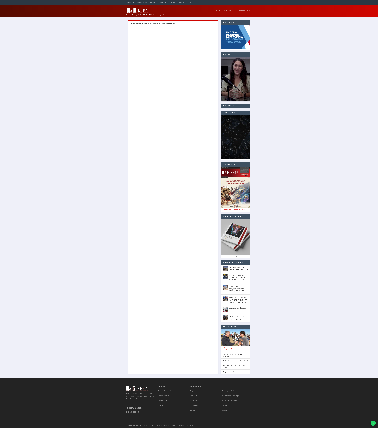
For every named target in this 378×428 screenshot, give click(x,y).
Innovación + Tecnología (230, 396)
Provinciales (163, 2)
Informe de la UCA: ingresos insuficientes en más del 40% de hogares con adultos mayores (238, 278)
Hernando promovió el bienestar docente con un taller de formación (237, 317)
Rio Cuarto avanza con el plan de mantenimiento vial (238, 268)
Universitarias (198, 2)
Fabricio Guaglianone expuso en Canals (234, 349)
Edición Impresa (163, 396)
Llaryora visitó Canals (230, 372)
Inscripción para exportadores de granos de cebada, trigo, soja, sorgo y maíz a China (238, 289)
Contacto (161, 405)
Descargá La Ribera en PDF (235, 210)
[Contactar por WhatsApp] (373, 423)
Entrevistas (194, 405)
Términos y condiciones (177, 425)
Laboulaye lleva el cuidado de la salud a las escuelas (238, 309)
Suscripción (243, 11)
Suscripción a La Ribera (166, 391)
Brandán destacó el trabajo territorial (232, 355)
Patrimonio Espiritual (229, 400)
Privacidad (190, 425)
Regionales (173, 2)
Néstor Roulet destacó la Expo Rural (235, 361)
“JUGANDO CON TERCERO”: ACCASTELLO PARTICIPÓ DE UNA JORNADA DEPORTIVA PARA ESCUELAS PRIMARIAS (238, 300)
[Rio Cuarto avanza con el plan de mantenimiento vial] (225, 268)
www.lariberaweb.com (163, 425)
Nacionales (153, 2)
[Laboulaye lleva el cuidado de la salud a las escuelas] (225, 309)
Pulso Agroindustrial (140, 2)
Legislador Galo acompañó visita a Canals (234, 366)
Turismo (189, 2)
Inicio (218, 11)
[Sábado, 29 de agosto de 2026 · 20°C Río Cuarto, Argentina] (145, 11)
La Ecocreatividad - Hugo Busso (235, 257)
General (128, 2)
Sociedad (182, 2)
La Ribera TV (228, 11)
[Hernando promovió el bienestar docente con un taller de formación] (225, 317)
